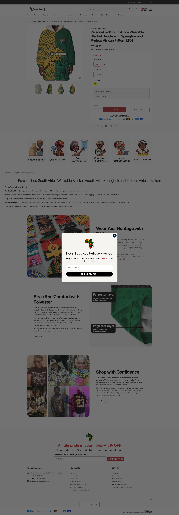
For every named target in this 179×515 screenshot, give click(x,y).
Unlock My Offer (89, 274)
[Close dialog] (115, 235)
